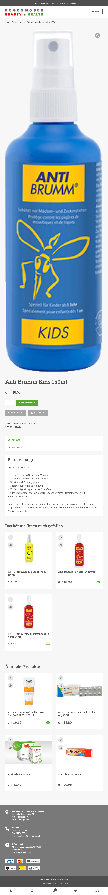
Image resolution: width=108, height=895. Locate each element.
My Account (11, 891)
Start (7, 22)
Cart (49, 889)
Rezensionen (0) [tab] (15, 447)
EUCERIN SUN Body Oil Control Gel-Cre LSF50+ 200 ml (26, 714)
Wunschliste (75, 891)
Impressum (44, 879)
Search (32, 891)
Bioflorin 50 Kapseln (20, 774)
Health (22, 22)
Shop (14, 22)
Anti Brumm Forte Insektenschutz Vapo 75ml (28, 635)
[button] (97, 35)
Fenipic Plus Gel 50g (70, 774)
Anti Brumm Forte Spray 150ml (76, 571)
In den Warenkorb (27, 402)
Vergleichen (40, 412)
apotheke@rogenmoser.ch (29, 836)
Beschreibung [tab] (14, 440)
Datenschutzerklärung (59, 879)
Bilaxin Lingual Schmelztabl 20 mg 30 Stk (77, 714)
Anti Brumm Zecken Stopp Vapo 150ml (27, 573)
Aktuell (30, 22)
